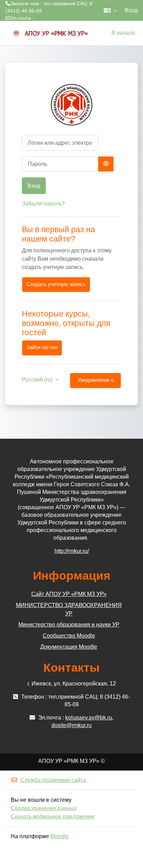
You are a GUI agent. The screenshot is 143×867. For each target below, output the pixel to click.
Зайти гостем (42, 347)
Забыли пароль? (43, 204)
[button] (110, 10)
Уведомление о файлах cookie (95, 382)
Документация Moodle (68, 647)
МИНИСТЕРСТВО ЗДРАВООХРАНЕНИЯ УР (69, 609)
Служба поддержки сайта (53, 780)
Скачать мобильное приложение (53, 816)
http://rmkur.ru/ (71, 551)
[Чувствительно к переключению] (106, 164)
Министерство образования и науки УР (68, 625)
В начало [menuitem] (123, 33)
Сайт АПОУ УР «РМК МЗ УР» (69, 594)
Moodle (59, 836)
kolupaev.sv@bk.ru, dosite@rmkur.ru (46, 25)
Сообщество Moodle (69, 636)
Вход (131, 10)
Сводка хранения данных (44, 808)
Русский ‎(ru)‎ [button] (38, 379)
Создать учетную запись (56, 284)
